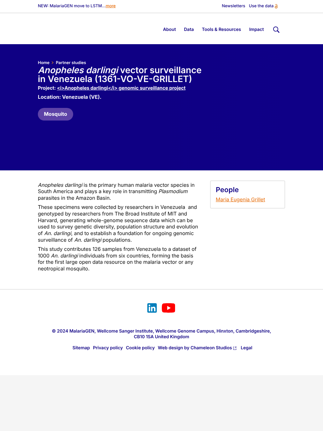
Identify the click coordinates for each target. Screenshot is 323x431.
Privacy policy (108, 348)
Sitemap (81, 348)
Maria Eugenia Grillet (240, 199)
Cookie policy (140, 348)
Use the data (261, 6)
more (111, 6)
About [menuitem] (169, 29)
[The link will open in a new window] (152, 309)
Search (275, 28)
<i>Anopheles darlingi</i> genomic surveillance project (121, 88)
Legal (246, 348)
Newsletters (233, 6)
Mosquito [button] (55, 114)
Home (44, 62)
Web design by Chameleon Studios (195, 348)
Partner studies (71, 62)
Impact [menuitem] (256, 29)
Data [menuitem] (189, 29)
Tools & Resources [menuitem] (221, 29)
